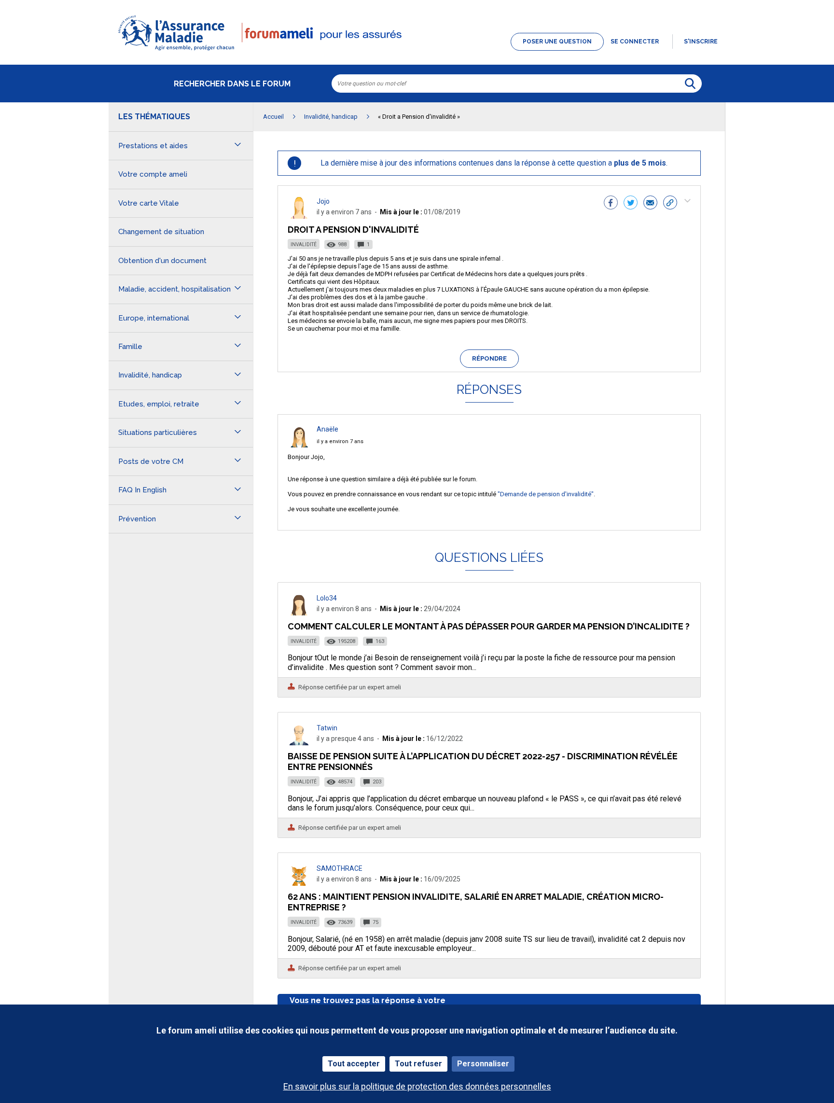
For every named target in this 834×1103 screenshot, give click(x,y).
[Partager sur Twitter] (631, 203)
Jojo (323, 201)
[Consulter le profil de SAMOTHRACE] (299, 883)
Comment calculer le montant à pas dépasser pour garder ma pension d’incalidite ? (489, 626)
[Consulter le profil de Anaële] (299, 444)
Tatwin (327, 728)
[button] (417, 51)
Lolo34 (327, 598)
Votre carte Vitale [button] (148, 203)
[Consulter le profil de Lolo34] (299, 612)
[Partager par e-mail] (650, 203)
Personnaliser (483, 1063)
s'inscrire (701, 41)
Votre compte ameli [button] (152, 174)
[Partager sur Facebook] (611, 203)
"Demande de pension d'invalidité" (546, 494)
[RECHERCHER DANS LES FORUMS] (690, 83)
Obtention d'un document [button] (162, 260)
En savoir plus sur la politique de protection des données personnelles (417, 1086)
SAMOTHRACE (339, 868)
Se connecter (635, 41)
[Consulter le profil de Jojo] (299, 216)
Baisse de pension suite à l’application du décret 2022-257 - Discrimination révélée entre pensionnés (483, 761)
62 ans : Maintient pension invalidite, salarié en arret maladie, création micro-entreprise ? (476, 902)
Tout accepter (354, 1063)
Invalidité (304, 244)
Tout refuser (418, 1063)
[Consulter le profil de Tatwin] (299, 742)
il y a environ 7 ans (340, 441)
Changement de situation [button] (161, 231)
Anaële (327, 429)
